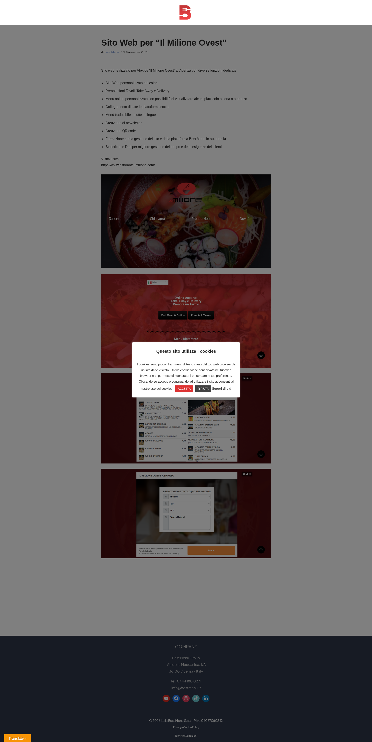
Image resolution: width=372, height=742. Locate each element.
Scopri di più (221, 388)
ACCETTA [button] (184, 388)
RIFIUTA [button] (203, 388)
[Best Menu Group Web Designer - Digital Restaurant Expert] (186, 12)
